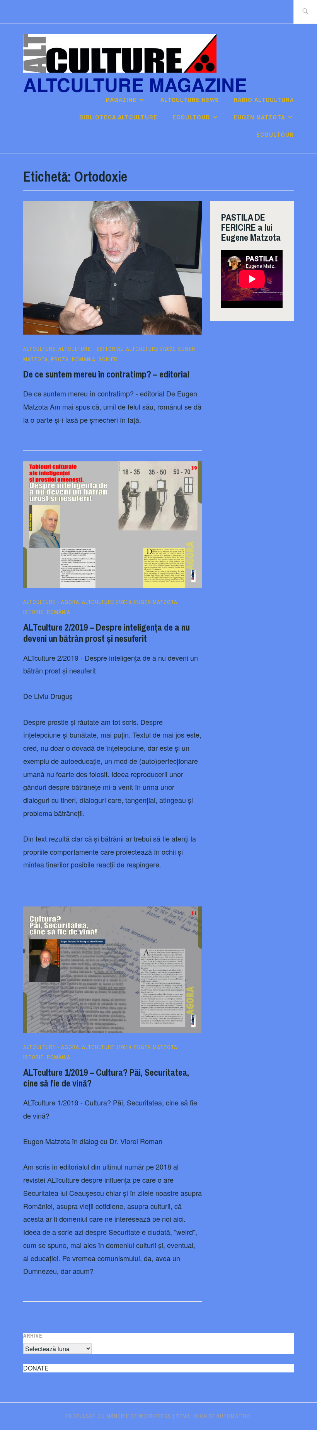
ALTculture (39, 348)
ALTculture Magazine (135, 84)
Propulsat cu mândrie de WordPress (118, 1416)
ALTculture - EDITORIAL (90, 348)
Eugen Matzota (259, 117)
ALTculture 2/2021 (150, 348)
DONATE (36, 1368)
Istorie (33, 612)
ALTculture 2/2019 (106, 602)
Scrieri (109, 359)
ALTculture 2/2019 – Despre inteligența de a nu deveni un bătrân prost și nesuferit (106, 632)
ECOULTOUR (191, 117)
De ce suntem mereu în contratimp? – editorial (106, 374)
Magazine (121, 99)
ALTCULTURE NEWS (189, 99)
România (83, 359)
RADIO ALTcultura (263, 99)
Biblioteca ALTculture (118, 117)
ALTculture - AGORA (51, 602)
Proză (60, 359)
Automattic (233, 1416)
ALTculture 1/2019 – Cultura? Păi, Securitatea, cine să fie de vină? (106, 1078)
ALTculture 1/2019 (106, 1047)
